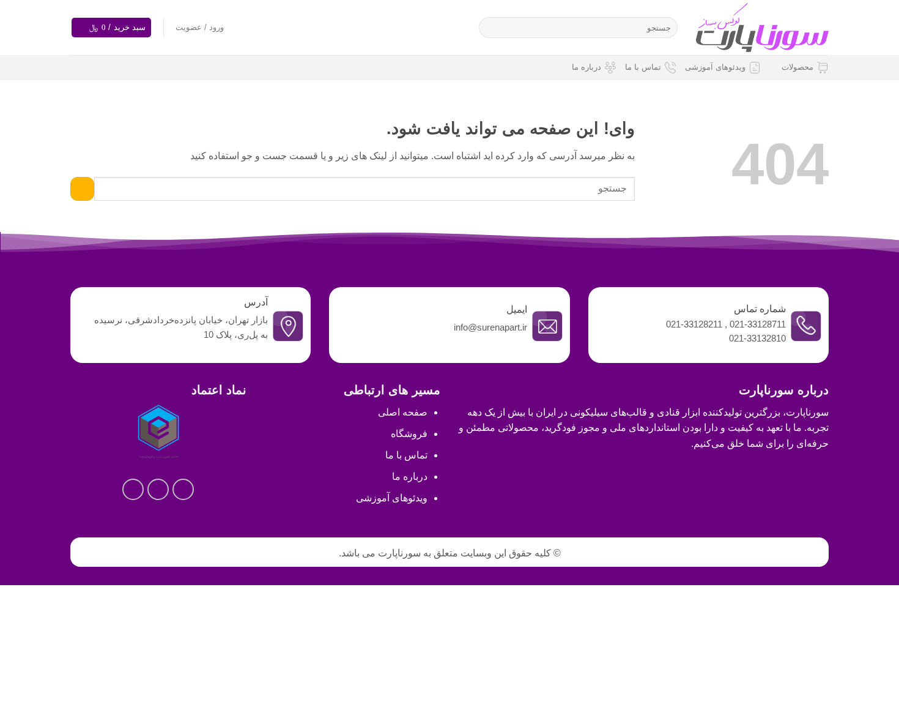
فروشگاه (409, 433)
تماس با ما (643, 67)
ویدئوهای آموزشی (715, 67)
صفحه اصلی (402, 412)
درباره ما (586, 67)
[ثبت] (491, 27)
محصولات (797, 67)
